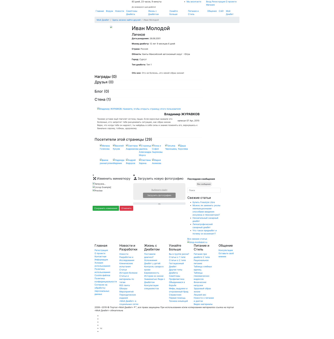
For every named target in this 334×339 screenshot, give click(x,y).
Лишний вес (200, 294)
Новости (119, 11)
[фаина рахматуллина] (107, 161)
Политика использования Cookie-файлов (102, 272)
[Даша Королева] (184, 147)
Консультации (226, 250)
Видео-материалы (203, 304)
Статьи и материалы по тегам (126, 279)
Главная (100, 11)
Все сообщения (204, 184)
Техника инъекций (178, 301)
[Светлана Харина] (145, 161)
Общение (212, 11)
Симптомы (174, 276)
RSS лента (124, 285)
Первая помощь (177, 298)
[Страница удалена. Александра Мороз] (145, 150)
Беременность (151, 272)
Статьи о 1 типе (177, 257)
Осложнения (150, 260)
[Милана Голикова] (106, 147)
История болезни (128, 272)
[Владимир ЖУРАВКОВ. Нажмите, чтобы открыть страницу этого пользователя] (139, 108)
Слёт (221, 11)
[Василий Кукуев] (119, 147)
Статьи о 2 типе (177, 260)
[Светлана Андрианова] (132, 147)
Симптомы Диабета (131, 12)
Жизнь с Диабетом (153, 12)
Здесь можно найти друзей (126, 20)
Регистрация (218, 1)
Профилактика (176, 279)
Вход (208, 1)
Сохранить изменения (105, 208)
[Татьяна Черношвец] (171, 147)
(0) (111, 82)
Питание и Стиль (193, 12)
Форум (109, 11)
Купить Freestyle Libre (204, 202)
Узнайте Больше (173, 12)
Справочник (175, 294)
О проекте (231, 1)
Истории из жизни (153, 276)
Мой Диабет (230, 12)
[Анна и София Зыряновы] (158, 148)
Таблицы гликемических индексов (201, 275)
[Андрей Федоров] (132, 161)
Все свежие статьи (197, 238)
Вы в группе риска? (179, 254)
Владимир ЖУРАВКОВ (182, 114)
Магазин (210, 4)
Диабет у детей (152, 263)
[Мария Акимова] (158, 161)
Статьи (123, 269)
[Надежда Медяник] (119, 161)
